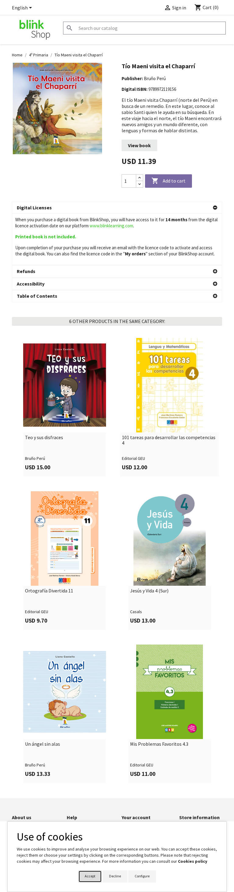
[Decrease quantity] (139, 184)
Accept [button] (90, 876)
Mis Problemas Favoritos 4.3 (159, 744)
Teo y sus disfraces (44, 437)
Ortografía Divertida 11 (49, 591)
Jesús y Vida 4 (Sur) (149, 591)
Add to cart (168, 180)
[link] (64, 407)
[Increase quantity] (139, 177)
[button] (117, 208)
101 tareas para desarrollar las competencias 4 (168, 440)
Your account (136, 817)
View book (139, 145)
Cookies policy (192, 861)
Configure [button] (142, 876)
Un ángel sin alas (42, 744)
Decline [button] (115, 876)
